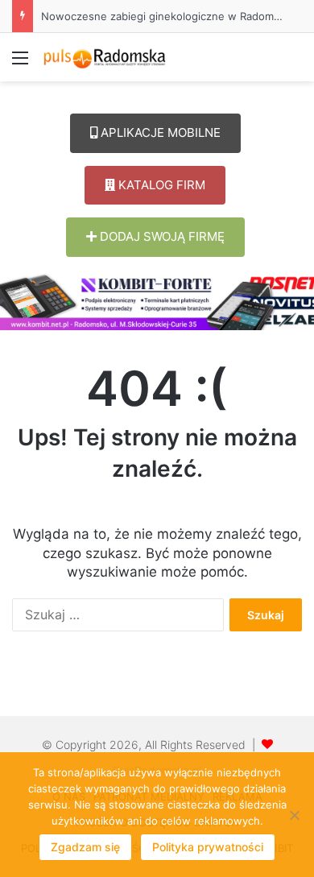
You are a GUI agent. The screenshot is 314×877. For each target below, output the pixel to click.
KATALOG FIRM (160, 184)
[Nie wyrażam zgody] (294, 815)
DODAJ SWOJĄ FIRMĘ (161, 236)
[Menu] (20, 63)
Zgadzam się (85, 847)
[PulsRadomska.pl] (104, 57)
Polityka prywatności (207, 847)
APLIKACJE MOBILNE (159, 132)
